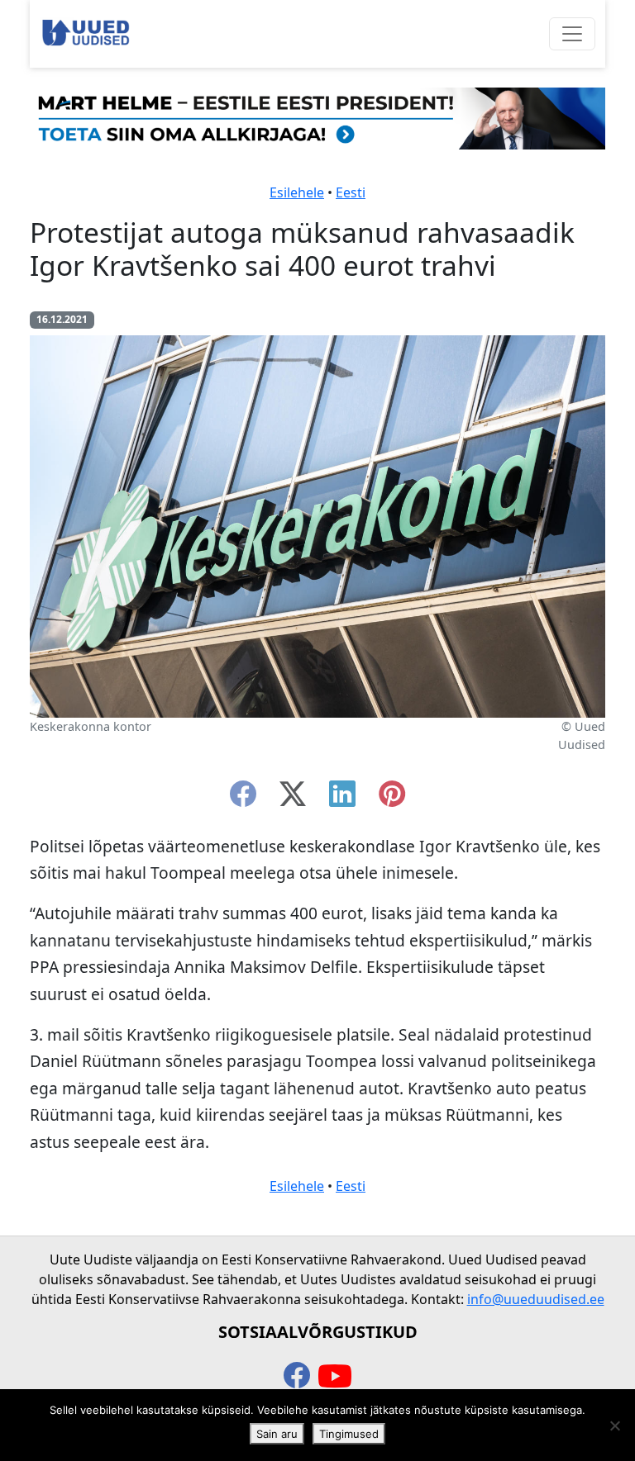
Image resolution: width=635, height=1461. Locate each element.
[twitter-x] (293, 798)
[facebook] (243, 798)
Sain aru (277, 1433)
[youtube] (334, 1377)
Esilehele (297, 192)
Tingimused (349, 1433)
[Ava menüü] (572, 33)
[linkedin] (342, 798)
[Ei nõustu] (614, 1425)
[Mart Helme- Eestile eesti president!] (317, 117)
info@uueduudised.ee (535, 1299)
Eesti (350, 192)
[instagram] (392, 798)
